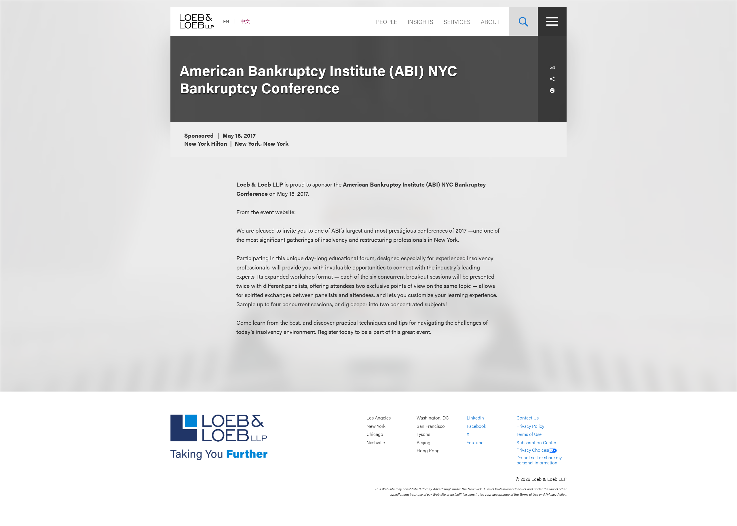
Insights (420, 21)
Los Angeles (378, 417)
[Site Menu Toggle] (552, 21)
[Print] (552, 90)
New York (375, 426)
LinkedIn (475, 417)
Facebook (476, 426)
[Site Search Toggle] (523, 21)
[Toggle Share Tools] (552, 79)
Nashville (375, 442)
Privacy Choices (532, 450)
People (386, 21)
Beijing (423, 442)
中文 (245, 21)
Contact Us (527, 417)
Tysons (423, 434)
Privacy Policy (530, 426)
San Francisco (431, 426)
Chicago (374, 434)
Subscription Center (536, 442)
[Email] (552, 67)
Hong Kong (428, 450)
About (490, 21)
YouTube (475, 442)
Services (457, 21)
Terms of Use (529, 434)
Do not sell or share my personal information (539, 460)
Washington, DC (433, 417)
